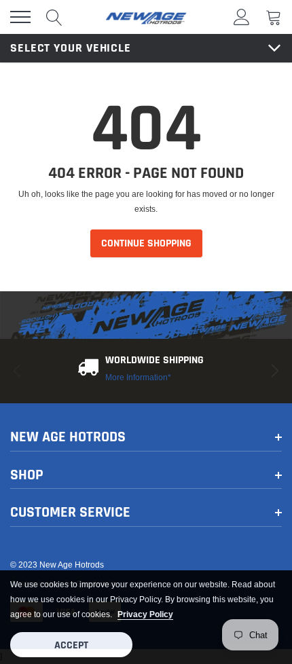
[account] (242, 17)
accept (71, 645)
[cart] (274, 17)
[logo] (146, 17)
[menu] (20, 17)
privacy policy (145, 614)
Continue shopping (146, 243)
